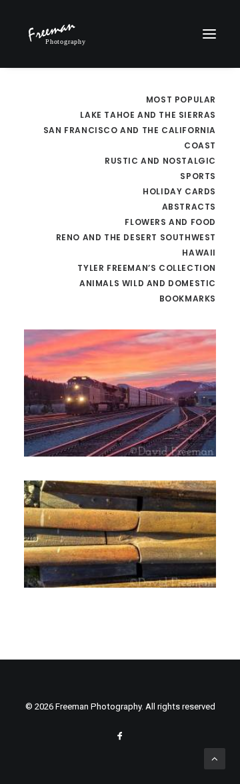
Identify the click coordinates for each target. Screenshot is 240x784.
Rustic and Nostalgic (160, 160)
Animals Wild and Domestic (147, 283)
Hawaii (199, 252)
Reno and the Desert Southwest (136, 237)
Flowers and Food (170, 222)
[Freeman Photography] (56, 34)
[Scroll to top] (214, 758)
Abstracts (189, 206)
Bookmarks (187, 298)
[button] (209, 34)
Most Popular (181, 99)
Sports (198, 176)
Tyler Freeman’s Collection (146, 268)
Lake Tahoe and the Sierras (148, 114)
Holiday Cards (179, 191)
